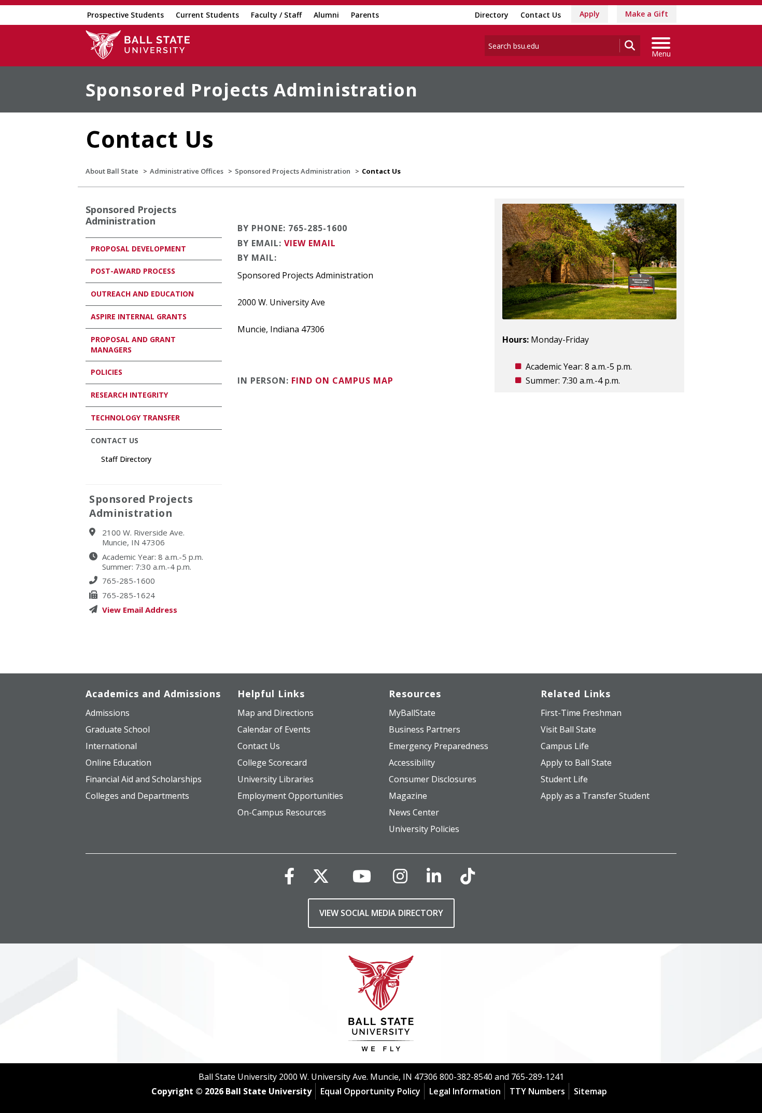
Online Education (118, 762)
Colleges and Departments (137, 795)
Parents (365, 15)
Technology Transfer (135, 417)
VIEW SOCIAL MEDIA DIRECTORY (381, 913)
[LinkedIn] (434, 876)
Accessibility (412, 762)
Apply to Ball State (576, 762)
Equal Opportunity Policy (370, 1091)
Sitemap (590, 1091)
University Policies (424, 829)
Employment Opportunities (290, 795)
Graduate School (118, 729)
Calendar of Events (274, 729)
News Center (414, 812)
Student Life (564, 779)
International (111, 746)
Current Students (207, 15)
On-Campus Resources (281, 812)
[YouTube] (361, 876)
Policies (106, 372)
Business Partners (424, 729)
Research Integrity (129, 395)
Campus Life (565, 746)
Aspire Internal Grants (139, 316)
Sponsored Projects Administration (252, 90)
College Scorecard (272, 762)
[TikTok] (467, 876)
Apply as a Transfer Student (595, 795)
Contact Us (540, 15)
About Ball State (112, 171)
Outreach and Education (142, 294)
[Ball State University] (381, 1006)
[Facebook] (289, 876)
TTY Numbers (537, 1091)
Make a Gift (646, 14)
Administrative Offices (186, 171)
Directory (492, 15)
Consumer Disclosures (432, 779)
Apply (590, 14)
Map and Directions (275, 712)
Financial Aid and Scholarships (144, 779)
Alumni (326, 15)
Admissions (108, 712)
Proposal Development (138, 248)
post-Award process (133, 271)
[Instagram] (400, 876)
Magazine (408, 795)
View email (310, 243)
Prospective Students (125, 15)
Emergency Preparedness (438, 746)
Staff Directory (126, 459)
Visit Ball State (568, 729)
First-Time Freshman (581, 712)
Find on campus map (342, 380)
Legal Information (465, 1091)
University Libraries (275, 779)
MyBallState (412, 712)
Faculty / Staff (276, 15)
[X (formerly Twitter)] (321, 876)
